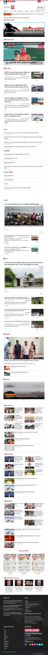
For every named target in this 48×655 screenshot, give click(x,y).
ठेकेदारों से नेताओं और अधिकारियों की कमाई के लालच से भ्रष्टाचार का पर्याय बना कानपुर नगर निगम (16, 86)
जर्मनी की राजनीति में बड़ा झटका (9, 162)
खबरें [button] (15, 11)
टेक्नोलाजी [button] (27, 11)
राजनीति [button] (5, 648)
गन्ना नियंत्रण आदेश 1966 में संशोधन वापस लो (18, 366)
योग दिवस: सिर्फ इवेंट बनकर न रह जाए (10, 158)
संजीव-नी (5, 184)
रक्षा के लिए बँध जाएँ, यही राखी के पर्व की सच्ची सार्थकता (24, 492)
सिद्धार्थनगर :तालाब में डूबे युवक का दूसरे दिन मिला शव (24, 445)
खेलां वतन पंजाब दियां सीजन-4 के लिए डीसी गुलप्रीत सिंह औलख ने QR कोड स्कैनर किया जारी (20, 146)
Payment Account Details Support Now (32, 604)
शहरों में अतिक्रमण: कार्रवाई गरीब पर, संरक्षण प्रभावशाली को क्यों (26, 478)
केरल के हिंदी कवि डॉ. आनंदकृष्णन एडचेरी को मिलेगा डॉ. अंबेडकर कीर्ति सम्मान (17, 188)
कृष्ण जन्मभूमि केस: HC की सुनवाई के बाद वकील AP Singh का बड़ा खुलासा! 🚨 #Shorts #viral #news (9, 589)
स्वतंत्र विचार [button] (5, 643)
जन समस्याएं (6, 292)
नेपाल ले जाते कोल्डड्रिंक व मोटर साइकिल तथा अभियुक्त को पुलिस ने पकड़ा (16, 154)
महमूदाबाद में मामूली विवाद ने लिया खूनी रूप (22, 439)
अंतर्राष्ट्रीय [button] (5, 646)
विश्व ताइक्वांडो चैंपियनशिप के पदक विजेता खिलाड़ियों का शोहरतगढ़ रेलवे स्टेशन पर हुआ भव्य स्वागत (17, 236)
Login (39, 1)
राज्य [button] (11, 11)
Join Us (26, 609)
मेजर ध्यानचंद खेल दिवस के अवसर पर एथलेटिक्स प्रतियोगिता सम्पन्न (21, 204)
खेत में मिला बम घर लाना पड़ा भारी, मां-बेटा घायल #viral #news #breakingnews (19, 589)
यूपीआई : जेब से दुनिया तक (9, 175)
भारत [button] (7, 11)
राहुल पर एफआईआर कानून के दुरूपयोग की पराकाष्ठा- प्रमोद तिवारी (26, 432)
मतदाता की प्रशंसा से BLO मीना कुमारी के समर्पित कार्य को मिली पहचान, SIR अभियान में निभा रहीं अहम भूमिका (23, 142)
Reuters (26, 616)
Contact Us (27, 602)
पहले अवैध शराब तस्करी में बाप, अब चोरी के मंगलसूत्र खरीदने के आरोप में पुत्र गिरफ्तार (21, 361)
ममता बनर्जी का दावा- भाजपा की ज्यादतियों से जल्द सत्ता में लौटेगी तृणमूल (17, 321)
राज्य (5, 81)
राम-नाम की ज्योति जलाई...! (8, 180)
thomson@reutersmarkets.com (31, 622)
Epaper (41, 7)
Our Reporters (27, 607)
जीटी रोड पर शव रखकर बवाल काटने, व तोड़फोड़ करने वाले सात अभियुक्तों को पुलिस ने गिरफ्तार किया (17, 73)
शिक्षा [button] (32, 11)
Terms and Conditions (29, 605)
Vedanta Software (41, 654)
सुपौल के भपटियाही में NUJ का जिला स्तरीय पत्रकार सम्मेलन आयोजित (26, 542)
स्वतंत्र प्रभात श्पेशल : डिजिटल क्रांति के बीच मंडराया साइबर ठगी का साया (27, 529)
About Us (26, 600)
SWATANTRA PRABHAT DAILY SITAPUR (10, 572)
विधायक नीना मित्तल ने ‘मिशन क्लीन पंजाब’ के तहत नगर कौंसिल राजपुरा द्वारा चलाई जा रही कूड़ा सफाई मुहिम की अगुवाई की (23, 137)
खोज (43, 1)
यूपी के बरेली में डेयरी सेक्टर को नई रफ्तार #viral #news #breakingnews (39, 589)
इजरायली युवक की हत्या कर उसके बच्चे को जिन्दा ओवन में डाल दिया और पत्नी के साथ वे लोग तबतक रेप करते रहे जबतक (23, 167)
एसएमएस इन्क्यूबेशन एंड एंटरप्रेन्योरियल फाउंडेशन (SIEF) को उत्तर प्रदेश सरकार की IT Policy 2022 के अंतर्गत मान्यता (16, 100)
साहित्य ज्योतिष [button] (37, 11)
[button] (7, 30)
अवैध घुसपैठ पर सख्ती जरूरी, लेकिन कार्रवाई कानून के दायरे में (25, 485)
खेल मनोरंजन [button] (5, 644)
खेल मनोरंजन (6, 230)
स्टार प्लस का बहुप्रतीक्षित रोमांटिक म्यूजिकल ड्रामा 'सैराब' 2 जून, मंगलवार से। (28, 536)
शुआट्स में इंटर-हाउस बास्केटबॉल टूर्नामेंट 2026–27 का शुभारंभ (15, 247)
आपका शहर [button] (20, 11)
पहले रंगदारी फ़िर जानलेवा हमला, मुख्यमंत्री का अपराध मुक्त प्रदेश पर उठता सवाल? (29, 589)
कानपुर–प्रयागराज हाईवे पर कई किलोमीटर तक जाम (19, 372)
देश (5, 328)
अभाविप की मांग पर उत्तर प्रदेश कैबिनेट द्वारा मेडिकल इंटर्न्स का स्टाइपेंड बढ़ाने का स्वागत (16, 115)
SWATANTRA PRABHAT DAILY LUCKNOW (24, 572)
